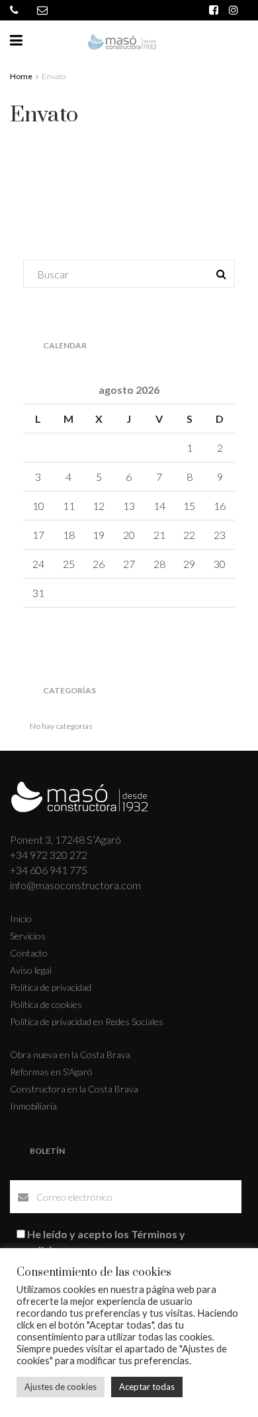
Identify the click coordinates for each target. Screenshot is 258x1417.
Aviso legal (31, 970)
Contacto (29, 953)
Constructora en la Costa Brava (74, 1088)
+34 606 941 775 (48, 870)
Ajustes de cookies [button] (60, 1386)
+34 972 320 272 (48, 854)
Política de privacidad (50, 987)
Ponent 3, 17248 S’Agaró (65, 839)
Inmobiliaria (33, 1106)
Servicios (28, 935)
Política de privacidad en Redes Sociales (86, 1021)
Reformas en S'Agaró (51, 1071)
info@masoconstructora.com (75, 885)
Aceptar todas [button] (147, 1386)
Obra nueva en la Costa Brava (70, 1054)
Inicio (21, 918)
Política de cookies (46, 1004)
